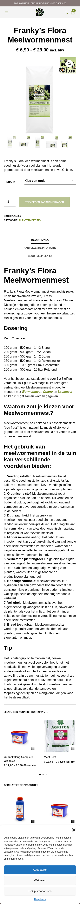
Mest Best (50, 756)
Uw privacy (40, 899)
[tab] (40, 240)
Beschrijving (40, 239)
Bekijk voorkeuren (40, 891)
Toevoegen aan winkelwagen (44, 202)
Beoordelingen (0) (40, 256)
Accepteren (40, 869)
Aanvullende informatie (40, 247)
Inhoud (10, 182)
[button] (74, 830)
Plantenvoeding (30, 220)
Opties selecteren (32, 748)
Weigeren (40, 880)
